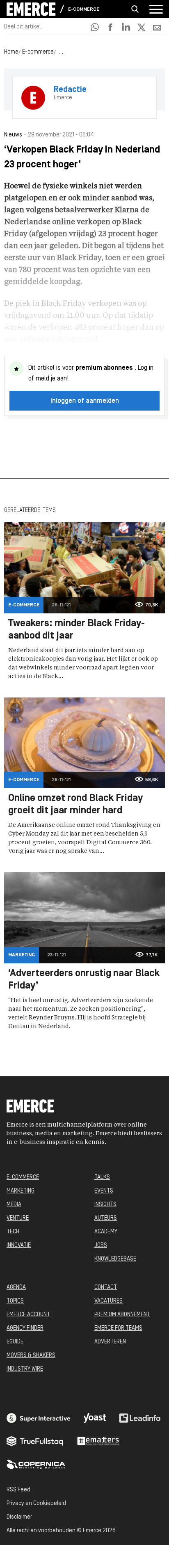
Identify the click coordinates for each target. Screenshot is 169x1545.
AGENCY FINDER (25, 1328)
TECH (13, 1232)
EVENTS (103, 1191)
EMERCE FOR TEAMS (118, 1328)
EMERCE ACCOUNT (28, 1315)
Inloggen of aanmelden (84, 401)
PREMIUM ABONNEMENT (122, 1315)
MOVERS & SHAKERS (31, 1355)
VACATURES (108, 1301)
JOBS (100, 1245)
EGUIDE (15, 1342)
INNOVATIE (19, 1245)
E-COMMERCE (23, 1177)
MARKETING (20, 1191)
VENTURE (18, 1218)
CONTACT (105, 1287)
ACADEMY (105, 1232)
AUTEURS (105, 1218)
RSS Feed (18, 1490)
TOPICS (15, 1301)
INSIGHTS (105, 1205)
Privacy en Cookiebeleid (36, 1503)
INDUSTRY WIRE (25, 1369)
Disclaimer (19, 1517)
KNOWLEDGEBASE (115, 1259)
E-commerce (83, 9)
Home (11, 52)
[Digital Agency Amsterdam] (39, 1418)
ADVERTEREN (110, 1342)
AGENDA (16, 1287)
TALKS (102, 1177)
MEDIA (14, 1205)
